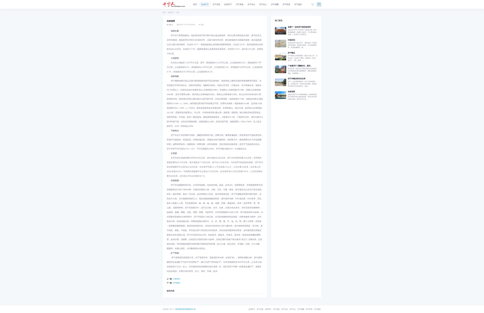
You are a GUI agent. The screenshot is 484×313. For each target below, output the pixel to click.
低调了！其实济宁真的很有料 (299, 27)
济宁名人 (293, 309)
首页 (164, 12)
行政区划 (176, 279)
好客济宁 (268, 309)
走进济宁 (171, 12)
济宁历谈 (260, 309)
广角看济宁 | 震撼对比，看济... (300, 66)
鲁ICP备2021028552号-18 (185, 309)
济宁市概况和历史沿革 (297, 78)
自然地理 (291, 91)
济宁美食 (276, 309)
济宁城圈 (301, 309)
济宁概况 (176, 283)
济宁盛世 (317, 309)
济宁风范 (309, 309)
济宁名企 (284, 309)
